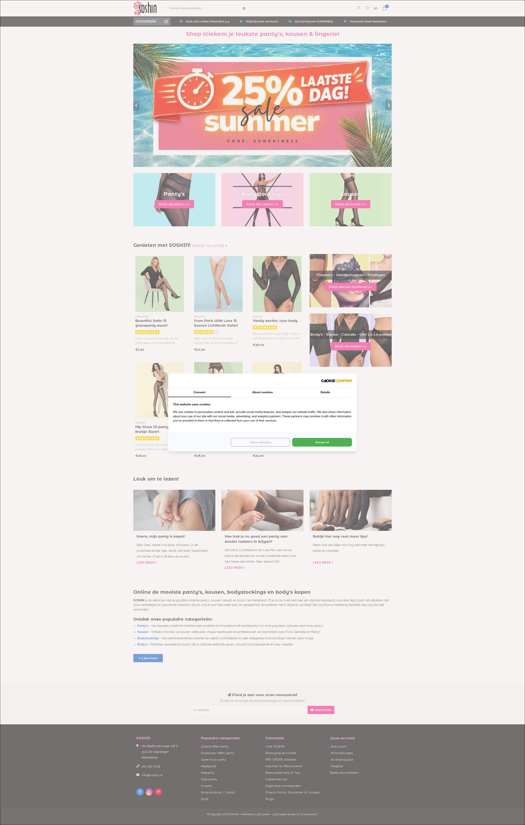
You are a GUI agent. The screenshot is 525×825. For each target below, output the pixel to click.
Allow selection (260, 442)
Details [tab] (325, 392)
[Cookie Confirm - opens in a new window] (336, 380)
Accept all (322, 442)
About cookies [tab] (262, 392)
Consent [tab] (199, 392)
